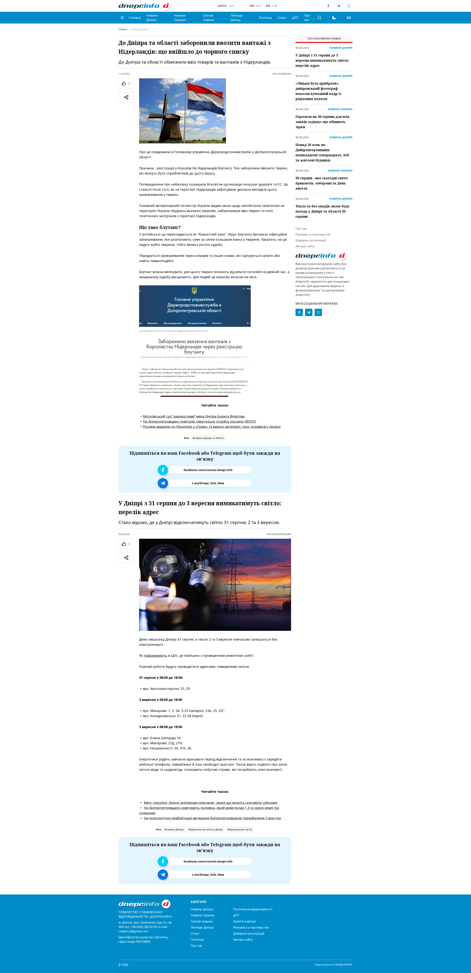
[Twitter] (349, 6)
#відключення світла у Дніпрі (206, 829)
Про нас (307, 17)
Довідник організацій (310, 240)
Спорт (282, 18)
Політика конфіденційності (252, 909)
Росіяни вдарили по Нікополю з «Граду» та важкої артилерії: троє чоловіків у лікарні (212, 426)
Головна (135, 18)
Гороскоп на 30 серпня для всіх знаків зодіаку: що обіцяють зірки (322, 121)
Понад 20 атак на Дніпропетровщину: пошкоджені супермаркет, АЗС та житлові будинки (322, 152)
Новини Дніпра (152, 17)
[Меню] (122, 17)
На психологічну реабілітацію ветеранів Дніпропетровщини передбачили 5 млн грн (212, 818)
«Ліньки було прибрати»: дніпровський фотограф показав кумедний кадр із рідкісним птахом (318, 91)
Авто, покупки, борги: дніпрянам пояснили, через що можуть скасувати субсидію (210, 802)
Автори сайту (305, 246)
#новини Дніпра (174, 829)
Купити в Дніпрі (244, 921)
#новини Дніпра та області (208, 438)
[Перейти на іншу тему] (334, 17)
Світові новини (208, 17)
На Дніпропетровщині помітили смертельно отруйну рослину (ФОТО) (199, 421)
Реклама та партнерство (313, 234)
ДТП (295, 18)
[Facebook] (328, 6)
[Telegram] (338, 6)
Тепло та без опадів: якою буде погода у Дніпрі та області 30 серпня (322, 211)
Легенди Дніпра (236, 17)
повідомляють (155, 655)
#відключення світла (240, 829)
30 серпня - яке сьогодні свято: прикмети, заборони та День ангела (321, 183)
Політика (265, 18)
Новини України (179, 17)
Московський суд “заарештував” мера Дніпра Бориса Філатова (194, 416)
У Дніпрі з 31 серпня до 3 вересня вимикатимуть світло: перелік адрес (322, 60)
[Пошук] (319, 17)
